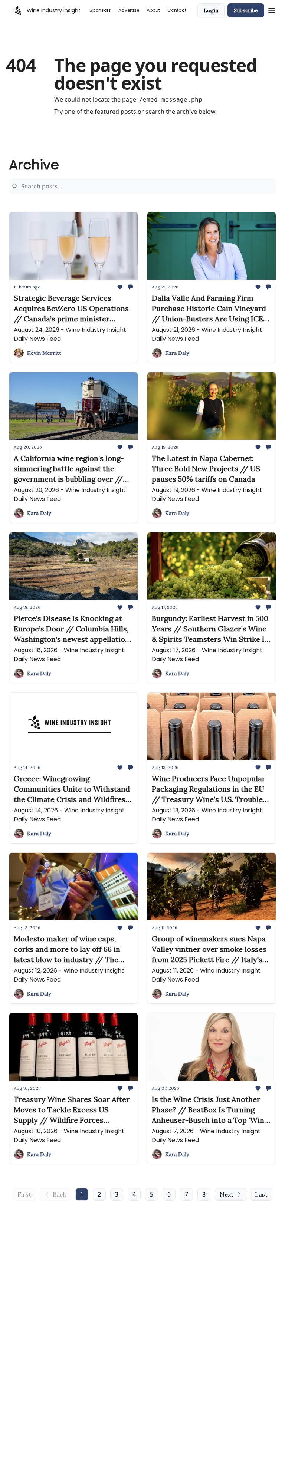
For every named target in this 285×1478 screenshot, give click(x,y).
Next (226, 1194)
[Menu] (271, 9)
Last (261, 1194)
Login (211, 10)
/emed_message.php (170, 99)
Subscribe (246, 10)
